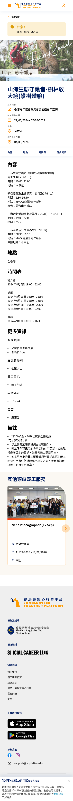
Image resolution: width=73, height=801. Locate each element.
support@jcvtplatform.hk (28, 763)
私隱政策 (58, 794)
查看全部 (16, 16)
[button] (66, 528)
